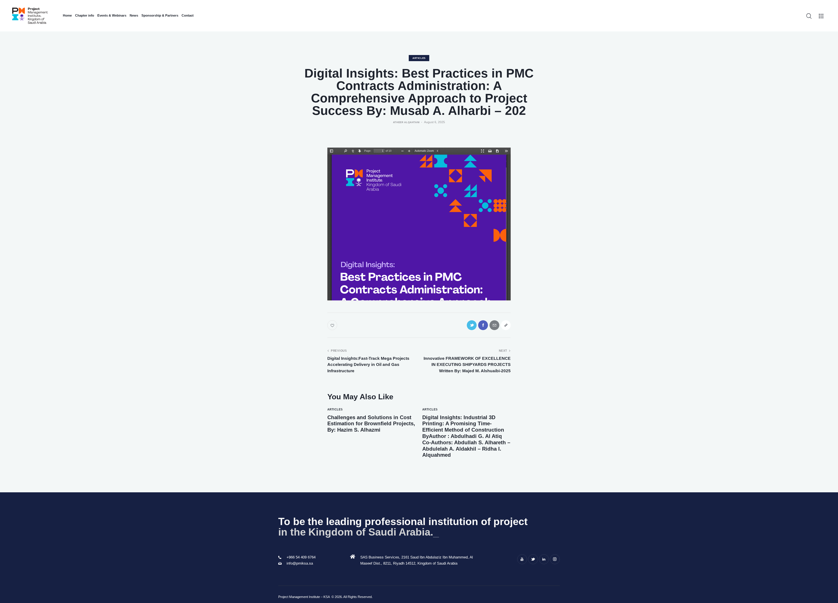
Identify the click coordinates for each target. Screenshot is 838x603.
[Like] (332, 325)
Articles (419, 58)
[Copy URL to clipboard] (506, 325)
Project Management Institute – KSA (304, 597)
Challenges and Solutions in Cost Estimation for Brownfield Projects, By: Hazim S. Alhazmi (371, 423)
